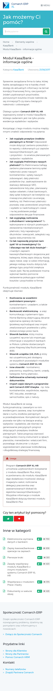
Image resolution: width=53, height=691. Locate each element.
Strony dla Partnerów (17, 654)
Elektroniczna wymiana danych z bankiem (20, 540)
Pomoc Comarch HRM (17, 657)
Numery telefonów (15, 669)
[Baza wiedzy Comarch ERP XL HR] (15, 5)
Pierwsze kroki (15, 557)
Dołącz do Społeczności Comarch (23, 634)
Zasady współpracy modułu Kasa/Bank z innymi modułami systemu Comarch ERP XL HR (21, 569)
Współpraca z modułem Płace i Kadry (20, 583)
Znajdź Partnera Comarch (19, 672)
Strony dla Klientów (16, 650)
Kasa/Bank (18, 69)
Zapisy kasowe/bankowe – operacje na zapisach (21, 550)
